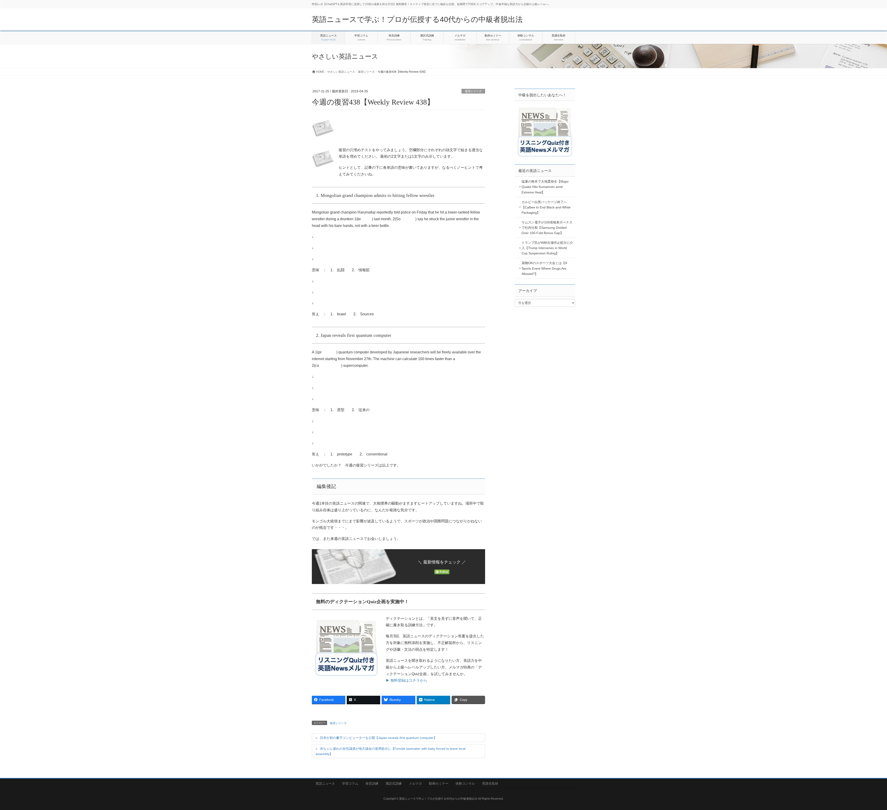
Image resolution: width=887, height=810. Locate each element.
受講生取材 (490, 783)
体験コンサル (465, 783)
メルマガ (415, 783)
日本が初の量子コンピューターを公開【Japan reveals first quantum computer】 (378, 738)
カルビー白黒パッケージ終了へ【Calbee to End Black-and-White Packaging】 (546, 207)
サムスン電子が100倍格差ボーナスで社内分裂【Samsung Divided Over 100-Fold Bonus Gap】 (547, 227)
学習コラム (350, 783)
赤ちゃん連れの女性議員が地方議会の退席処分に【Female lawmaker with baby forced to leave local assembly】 (390, 751)
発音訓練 (371, 783)
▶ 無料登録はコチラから (406, 680)
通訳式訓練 (394, 783)
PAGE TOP (864, 781)
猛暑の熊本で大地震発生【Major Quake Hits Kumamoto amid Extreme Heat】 (545, 187)
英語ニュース (325, 783)
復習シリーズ (473, 91)
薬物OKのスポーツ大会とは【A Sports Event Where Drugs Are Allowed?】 (544, 268)
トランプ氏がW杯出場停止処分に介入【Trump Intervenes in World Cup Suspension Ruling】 (547, 248)
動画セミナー (438, 783)
